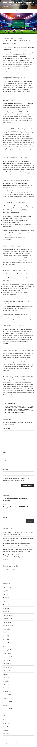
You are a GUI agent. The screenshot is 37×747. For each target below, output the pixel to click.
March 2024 (6, 688)
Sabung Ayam (7, 723)
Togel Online (6, 734)
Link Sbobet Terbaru (25, 407)
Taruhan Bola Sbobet (18, 412)
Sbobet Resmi (21, 410)
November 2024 (8, 660)
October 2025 (7, 622)
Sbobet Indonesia (11, 409)
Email (5, 461)
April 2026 (6, 601)
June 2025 (6, 636)
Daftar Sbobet (28, 406)
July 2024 (5, 674)
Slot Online (6, 730)
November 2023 (8, 702)
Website (5, 469)
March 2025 (6, 646)
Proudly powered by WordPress (11, 743)
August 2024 (7, 670)
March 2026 (6, 605)
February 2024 (7, 691)
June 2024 (6, 677)
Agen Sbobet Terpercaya (14, 406)
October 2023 (7, 705)
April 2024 (6, 684)
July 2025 (5, 632)
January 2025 (7, 653)
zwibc (20, 38)
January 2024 (7, 695)
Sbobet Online (10, 403)
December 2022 (7, 709)
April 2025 (6, 643)
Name (5, 452)
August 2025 (7, 629)
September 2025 (8, 625)
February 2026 (7, 608)
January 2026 (7, 612)
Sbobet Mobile (23, 409)
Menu (19, 11)
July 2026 (5, 591)
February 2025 (7, 650)
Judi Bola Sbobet (11, 407)
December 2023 (8, 698)
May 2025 (6, 639)
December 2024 (8, 657)
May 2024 (6, 681)
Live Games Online (8, 720)
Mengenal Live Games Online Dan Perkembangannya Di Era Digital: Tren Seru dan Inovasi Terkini (17, 557)
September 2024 (8, 667)
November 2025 (8, 618)
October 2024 (7, 664)
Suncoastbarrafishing (18, 2)
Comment (6, 428)
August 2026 (7, 587)
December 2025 (8, 615)
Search (5, 517)
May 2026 (6, 598)
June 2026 (6, 594)
